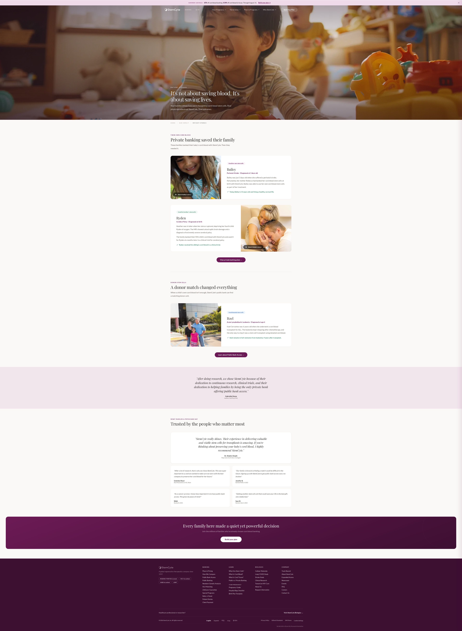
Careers (284, 590)
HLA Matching (207, 587)
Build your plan (231, 539)
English (208, 620)
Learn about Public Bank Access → (231, 355)
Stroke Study (259, 577)
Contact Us (285, 593)
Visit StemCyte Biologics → (293, 613)
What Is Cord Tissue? (236, 577)
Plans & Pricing (207, 571)
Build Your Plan (289, 10)
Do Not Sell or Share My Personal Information (290, 626)
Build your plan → (264, 3)
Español (216, 620)
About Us (258, 587)
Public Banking (207, 580)
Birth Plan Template (235, 594)
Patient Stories (207, 599)
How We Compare (208, 574)
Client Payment (207, 602)
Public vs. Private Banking (238, 580)
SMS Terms (288, 620)
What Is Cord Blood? (236, 574)
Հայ (228, 620)
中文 (223, 620)
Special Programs (208, 593)
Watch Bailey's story (184, 194)
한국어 (235, 620)
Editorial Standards (277, 620)
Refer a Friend (207, 596)
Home (173, 123)
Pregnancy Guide (235, 587)
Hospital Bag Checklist (236, 591)
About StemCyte (287, 574)
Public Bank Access (209, 577)
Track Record (286, 571)
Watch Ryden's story (254, 247)
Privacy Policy (265, 620)
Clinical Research (261, 580)
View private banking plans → (231, 260)
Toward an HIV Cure (262, 584)
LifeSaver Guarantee (209, 590)
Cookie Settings (298, 620)
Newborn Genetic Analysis (211, 584)
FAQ (283, 587)
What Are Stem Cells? (236, 571)
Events (284, 584)
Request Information (262, 590)
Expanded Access (288, 577)
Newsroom (285, 580)
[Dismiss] (458, 2)
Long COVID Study (261, 574)
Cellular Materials (261, 571)
